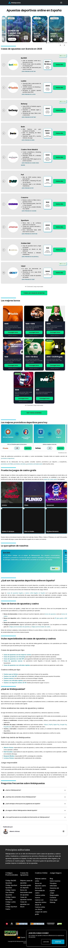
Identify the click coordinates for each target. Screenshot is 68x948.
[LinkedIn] (63, 831)
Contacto (53, 897)
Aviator (4, 505)
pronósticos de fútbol (7, 464)
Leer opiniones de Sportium (29, 233)
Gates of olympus (8, 531)
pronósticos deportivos (7, 458)
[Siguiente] (64, 45)
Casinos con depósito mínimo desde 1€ (40, 902)
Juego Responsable (54, 894)
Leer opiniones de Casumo (29, 210)
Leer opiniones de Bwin (28, 140)
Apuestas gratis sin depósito (25, 886)
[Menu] (61, 2)
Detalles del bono (12, 335)
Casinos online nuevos (40, 896)
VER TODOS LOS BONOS (34, 413)
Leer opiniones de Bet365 (29, 71)
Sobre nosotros (55, 881)
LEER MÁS (46, 941)
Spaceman (50, 505)
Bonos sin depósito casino (40, 884)
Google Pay (63, 724)
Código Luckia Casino (10, 903)
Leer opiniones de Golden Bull (30, 256)
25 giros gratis (59, 618)
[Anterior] (60, 45)
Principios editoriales (53, 884)
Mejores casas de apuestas (26, 882)
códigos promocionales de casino (40, 626)
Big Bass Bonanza (52, 531)
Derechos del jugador (54, 889)
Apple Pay (56, 724)
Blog (51, 878)
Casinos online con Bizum (40, 908)
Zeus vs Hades (29, 531)
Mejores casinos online (40, 880)
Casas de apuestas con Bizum (24, 904)
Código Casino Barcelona (10, 898)
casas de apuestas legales (15, 593)
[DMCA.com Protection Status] (59, 923)
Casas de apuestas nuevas (26, 898)
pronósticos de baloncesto (34, 464)
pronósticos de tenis (20, 464)
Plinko (26, 505)
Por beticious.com (62, 452)
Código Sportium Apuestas (11, 886)
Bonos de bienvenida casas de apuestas (26, 892)
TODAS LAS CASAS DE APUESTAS (34, 293)
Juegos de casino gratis (41, 913)
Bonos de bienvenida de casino (40, 890)
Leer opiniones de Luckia (28, 94)
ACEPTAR (58, 941)
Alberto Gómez (15, 831)
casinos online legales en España (35, 593)
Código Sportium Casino (11, 908)
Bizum (46, 724)
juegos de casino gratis (50, 479)
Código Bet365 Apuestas (10, 882)
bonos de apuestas (50, 614)
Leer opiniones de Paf (28, 188)
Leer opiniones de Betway (29, 117)
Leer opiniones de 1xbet (28, 279)
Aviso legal (53, 900)
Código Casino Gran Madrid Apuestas (10, 892)
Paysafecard (7, 726)
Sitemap (52, 902)
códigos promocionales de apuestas (19, 626)
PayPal (51, 724)
